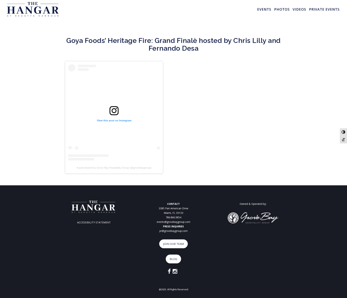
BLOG (173, 259)
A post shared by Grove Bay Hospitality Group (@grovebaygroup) (114, 167)
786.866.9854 (173, 217)
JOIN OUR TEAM (173, 244)
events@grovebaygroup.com (173, 222)
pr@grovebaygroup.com (173, 231)
